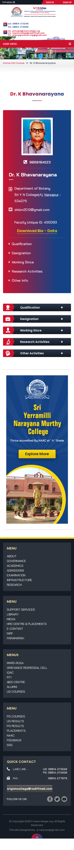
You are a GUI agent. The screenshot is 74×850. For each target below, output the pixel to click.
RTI (9, 677)
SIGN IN (50, 2)
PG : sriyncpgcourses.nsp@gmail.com (27, 35)
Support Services (21, 609)
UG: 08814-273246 (18, 23)
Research (14, 585)
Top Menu (7, 2)
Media (11, 619)
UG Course (17, 63)
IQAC (10, 672)
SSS (10, 745)
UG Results (15, 721)
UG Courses (16, 691)
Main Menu (10, 44)
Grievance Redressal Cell (27, 668)
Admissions (15, 570)
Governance (16, 561)
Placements (16, 731)
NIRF (10, 633)
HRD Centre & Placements (27, 624)
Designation (21, 253)
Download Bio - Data (37, 230)
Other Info (20, 280)
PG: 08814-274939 (18, 26)
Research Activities (27, 271)
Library (13, 614)
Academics (15, 566)
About (12, 556)
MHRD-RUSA (15, 663)
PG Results (15, 726)
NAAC (11, 735)
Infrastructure (19, 580)
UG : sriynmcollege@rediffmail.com (26, 33)
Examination (16, 575)
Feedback (14, 740)
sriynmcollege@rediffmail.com (29, 788)
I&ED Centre (16, 682)
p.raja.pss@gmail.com (51, 830)
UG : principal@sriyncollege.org (24, 31)
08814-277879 (57, 778)
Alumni (12, 687)
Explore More (37, 454)
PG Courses (16, 716)
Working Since (23, 262)
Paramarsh (15, 638)
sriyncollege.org (43, 821)
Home (7, 63)
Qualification (22, 244)
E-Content (15, 628)
